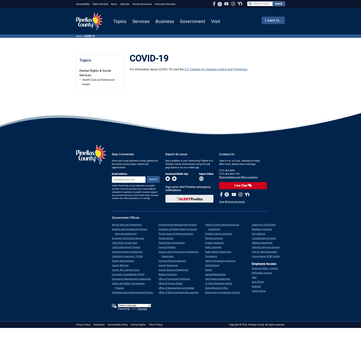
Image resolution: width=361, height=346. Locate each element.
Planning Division (215, 238)
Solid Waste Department (219, 279)
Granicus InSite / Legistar (266, 268)
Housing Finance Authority (174, 261)
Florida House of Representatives (177, 233)
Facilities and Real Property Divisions (179, 229)
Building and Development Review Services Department (131, 231)
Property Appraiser (216, 243)
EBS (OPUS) (259, 282)
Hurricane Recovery (165, 4)
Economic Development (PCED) (129, 274)
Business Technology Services (129, 238)
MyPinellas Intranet (263, 273)
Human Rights (138, 324)
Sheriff (210, 270)
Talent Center (260, 291)
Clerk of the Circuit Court (126, 243)
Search (278, 3)
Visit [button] (215, 21)
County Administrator (124, 261)
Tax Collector (260, 233)
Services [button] (140, 21)
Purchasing (212, 256)
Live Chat (241, 185)
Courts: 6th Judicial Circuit (127, 270)
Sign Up (153, 179)
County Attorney (122, 265)
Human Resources (142, 4)
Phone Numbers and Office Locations (238, 177)
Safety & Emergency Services (222, 261)
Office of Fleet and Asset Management (180, 292)
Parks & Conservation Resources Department (223, 227)
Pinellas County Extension (220, 233)
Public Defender (214, 247)
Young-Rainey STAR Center (267, 256)
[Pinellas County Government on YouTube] (226, 3)
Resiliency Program (263, 229)
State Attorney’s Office (218, 288)
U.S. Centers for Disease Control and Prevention (215, 69)
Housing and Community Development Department (180, 254)
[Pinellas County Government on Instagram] (233, 3)
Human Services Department (175, 270)
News (114, 4)
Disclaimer (99, 324)
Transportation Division (265, 238)
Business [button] (164, 21)
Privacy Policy (83, 324)
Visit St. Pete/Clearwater (266, 252)
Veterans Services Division (267, 247)
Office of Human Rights (172, 283)
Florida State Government (173, 243)
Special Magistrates (217, 274)
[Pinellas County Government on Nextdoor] (240, 3)
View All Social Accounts (232, 201)
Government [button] (192, 21)
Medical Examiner (169, 274)
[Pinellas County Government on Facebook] (214, 3)
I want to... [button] (273, 20)
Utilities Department (263, 243)
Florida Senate (167, 238)
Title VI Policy (156, 324)
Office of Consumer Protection (176, 279)
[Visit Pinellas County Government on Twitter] (220, 4)
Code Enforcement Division (127, 247)
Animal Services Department (128, 224)
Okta (256, 277)
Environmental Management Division (179, 224)
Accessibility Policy (118, 324)
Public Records (100, 4)
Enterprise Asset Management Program (134, 292)
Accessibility (82, 4)
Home (79, 36)
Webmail (258, 286)
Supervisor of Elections (265, 224)
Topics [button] (119, 21)
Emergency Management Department (133, 279)
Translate (142, 309)
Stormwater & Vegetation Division (224, 292)
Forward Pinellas (169, 247)
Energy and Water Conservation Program (130, 285)
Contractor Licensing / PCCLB (129, 256)
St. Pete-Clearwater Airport (220, 283)
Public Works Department (219, 252)
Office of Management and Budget (178, 288)
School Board (213, 265)
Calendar (124, 4)
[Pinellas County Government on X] (227, 195)
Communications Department (129, 252)
